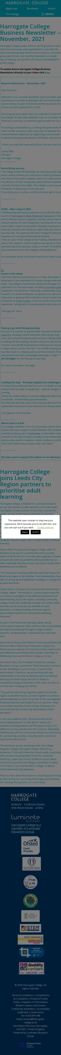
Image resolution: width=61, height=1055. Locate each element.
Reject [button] (25, 532)
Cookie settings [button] (45, 527)
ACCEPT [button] (35, 532)
